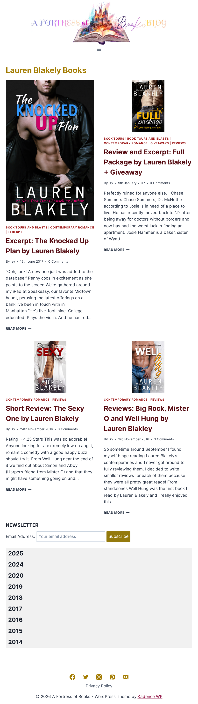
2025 (15, 553)
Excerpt (15, 232)
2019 (15, 586)
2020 (16, 575)
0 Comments (58, 261)
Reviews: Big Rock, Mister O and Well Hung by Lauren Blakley (146, 418)
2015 (15, 630)
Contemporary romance (72, 227)
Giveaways (159, 143)
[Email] (125, 677)
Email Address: (20, 536)
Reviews (179, 143)
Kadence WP (150, 696)
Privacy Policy (99, 686)
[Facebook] (72, 677)
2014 (15, 642)
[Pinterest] (112, 677)
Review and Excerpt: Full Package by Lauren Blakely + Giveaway (147, 162)
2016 (15, 619)
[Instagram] (99, 677)
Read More (19, 328)
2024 (15, 564)
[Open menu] (99, 49)
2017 (15, 608)
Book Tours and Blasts (27, 227)
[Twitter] (86, 677)
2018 (15, 597)
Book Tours (114, 138)
